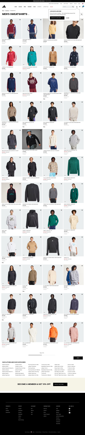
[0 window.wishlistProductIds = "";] (79, 7)
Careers (45, 410)
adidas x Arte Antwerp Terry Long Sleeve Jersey (11, 204)
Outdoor (19, 416)
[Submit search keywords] (73, 7)
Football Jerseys (18, 366)
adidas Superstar (6, 375)
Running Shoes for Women (34, 369)
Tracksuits (43, 373)
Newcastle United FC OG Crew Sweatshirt (10, 93)
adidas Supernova (32, 373)
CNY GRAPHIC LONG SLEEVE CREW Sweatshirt (72, 122)
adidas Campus (5, 369)
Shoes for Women (71, 366)
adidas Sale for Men (59, 366)
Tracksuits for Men (45, 364)
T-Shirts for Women (72, 373)
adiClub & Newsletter (60, 416)
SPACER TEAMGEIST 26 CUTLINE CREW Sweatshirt (73, 40)
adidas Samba (5, 366)
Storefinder (58, 423)
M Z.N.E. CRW (25, 285)
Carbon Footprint (47, 414)
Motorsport (20, 410)
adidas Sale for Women (60, 369)
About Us (45, 408)
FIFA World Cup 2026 (59, 371)
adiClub (45, 416)
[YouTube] (69, 412)
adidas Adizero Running (33, 371)
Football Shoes (18, 364)
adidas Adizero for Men (33, 375)
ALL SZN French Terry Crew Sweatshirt (51, 285)
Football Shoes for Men (20, 368)
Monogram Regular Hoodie (28, 257)
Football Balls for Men (20, 375)
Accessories (8, 412)
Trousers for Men (71, 371)
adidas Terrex (44, 368)
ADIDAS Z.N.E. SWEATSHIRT (6, 257)
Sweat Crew (4, 230)
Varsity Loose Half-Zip (47, 230)
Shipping (57, 410)
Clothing (7, 10)
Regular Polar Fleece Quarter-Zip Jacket (10, 150)
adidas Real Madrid (19, 373)
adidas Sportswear (45, 371)
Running (19, 412)
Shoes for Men (71, 364)
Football (19, 408)
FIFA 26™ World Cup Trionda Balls (61, 373)
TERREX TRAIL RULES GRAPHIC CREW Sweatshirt (52, 204)
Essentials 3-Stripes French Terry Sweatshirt (52, 257)
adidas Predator (18, 369)
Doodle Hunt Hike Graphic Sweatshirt (9, 285)
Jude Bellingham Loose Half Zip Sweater (51, 150)
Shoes (7, 408)
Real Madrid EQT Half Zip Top (28, 122)
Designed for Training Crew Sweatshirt (30, 204)
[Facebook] (69, 408)
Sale (32, 414)
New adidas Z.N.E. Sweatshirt (69, 230)
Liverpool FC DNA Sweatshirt (7, 67)
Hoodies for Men (71, 369)
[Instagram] (69, 410)
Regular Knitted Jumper (27, 93)
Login (79, 3)
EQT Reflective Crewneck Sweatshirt (30, 67)
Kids (31, 412)
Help (57, 408)
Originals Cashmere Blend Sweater (50, 40)
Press (45, 412)
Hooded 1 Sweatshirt (27, 230)
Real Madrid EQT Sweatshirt (48, 122)
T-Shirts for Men (71, 368)
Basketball (20, 414)
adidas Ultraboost (32, 366)
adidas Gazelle (5, 373)
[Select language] (83, 3)
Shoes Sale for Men (59, 368)
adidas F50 (17, 371)
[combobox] (68, 7)
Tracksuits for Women (46, 375)
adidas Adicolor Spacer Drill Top (70, 150)
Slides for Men (71, 375)
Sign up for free (59, 384)
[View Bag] (82, 6)
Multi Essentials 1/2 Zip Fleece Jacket (30, 150)
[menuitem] (16, 6)
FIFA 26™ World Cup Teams (61, 375)
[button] (16, 6)
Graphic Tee (66, 257)
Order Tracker (58, 414)
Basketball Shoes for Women (47, 369)
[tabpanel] (42, 190)
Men (3, 10)
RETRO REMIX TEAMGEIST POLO (48, 67)
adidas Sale (57, 364)
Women (32, 410)
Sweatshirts (12, 10)
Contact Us (58, 421)
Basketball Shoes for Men (47, 366)
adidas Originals (5, 364)
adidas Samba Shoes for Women (8, 371)
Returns (57, 412)
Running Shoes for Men (33, 364)
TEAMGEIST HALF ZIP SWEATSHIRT (70, 67)
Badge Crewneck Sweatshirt (69, 204)
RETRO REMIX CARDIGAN (6, 39)
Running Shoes (31, 368)
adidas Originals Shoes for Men (8, 368)
